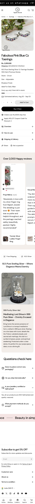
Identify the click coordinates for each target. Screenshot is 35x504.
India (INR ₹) (8, 488)
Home (3, 17)
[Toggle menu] (2, 10)
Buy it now (17, 109)
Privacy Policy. (5, 466)
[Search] (29, 10)
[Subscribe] (31, 459)
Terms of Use (26, 464)
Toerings (11, 17)
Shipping (4, 66)
